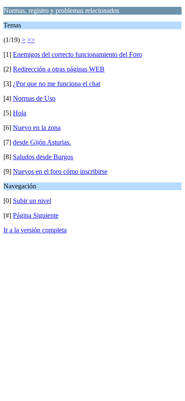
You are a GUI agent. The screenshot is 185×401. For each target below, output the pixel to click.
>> (31, 39)
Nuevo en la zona (37, 127)
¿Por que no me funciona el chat (56, 83)
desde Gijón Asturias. (42, 142)
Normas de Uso (34, 98)
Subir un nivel (32, 200)
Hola (19, 113)
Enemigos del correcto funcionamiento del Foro (77, 54)
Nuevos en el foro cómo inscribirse (60, 171)
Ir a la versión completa (35, 230)
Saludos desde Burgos (43, 156)
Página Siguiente (36, 215)
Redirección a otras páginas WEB (59, 69)
